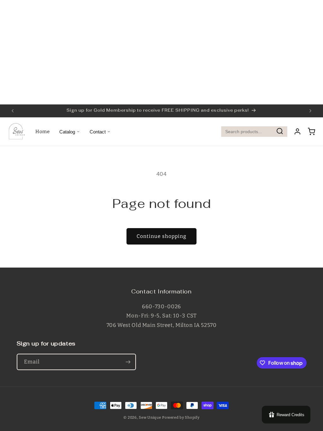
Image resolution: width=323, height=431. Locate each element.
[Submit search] (280, 131)
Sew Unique (150, 417)
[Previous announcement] (13, 110)
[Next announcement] (310, 110)
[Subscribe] (127, 362)
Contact (98, 131)
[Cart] (311, 131)
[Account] (297, 131)
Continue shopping (162, 236)
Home (42, 131)
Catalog (67, 131)
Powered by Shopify (180, 417)
